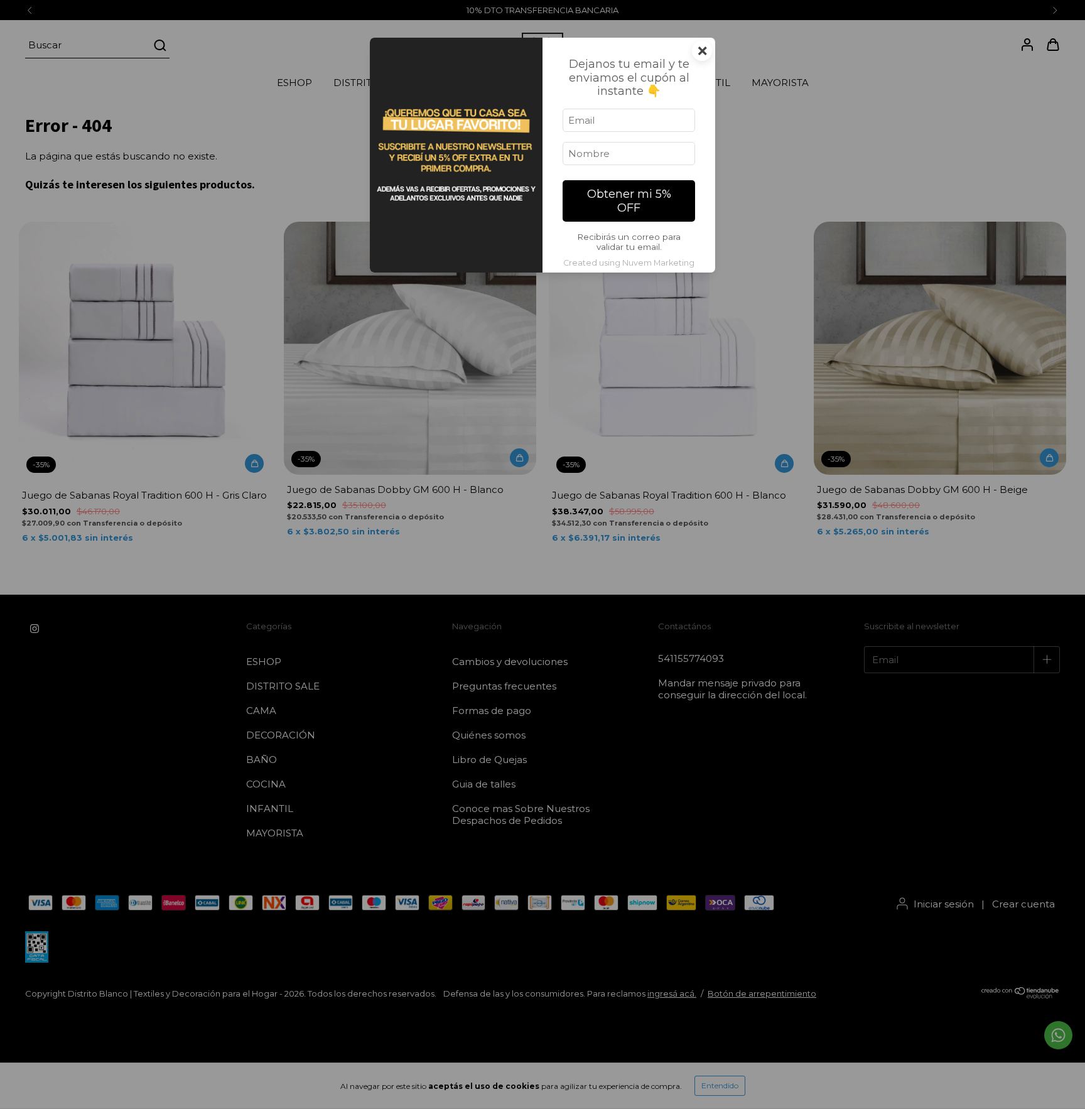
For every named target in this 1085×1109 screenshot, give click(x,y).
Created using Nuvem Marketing (628, 263)
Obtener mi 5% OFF (629, 201)
